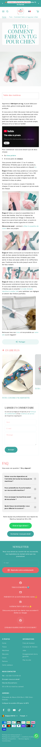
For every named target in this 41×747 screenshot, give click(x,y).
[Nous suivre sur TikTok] (19, 710)
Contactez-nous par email (20, 534)
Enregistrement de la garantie (30, 655)
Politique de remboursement (11, 735)
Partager (22, 342)
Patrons (5, 661)
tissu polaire (11, 155)
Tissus (4, 647)
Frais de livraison (29, 643)
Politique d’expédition (9, 739)
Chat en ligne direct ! (20, 526)
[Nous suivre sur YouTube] (14, 710)
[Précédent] (2, 3)
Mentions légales (23, 739)
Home (4, 17)
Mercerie (5, 654)
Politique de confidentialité (11, 737)
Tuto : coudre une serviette (16, 397)
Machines (5, 650)
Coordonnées (6, 741)
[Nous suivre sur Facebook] (3, 710)
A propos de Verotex (30, 647)
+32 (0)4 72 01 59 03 (13, 676)
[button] (30, 11)
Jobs (24, 650)
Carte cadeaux (7, 665)
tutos (18, 332)
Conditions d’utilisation (29, 737)
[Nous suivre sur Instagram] (8, 710)
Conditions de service (27, 414)
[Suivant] (38, 3)
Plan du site (27, 660)
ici (35, 167)
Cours (4, 658)
